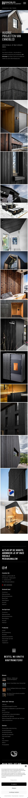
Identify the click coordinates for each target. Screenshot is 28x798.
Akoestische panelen (7, 636)
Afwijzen (14, 788)
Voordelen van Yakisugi (8, 716)
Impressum (21, 795)
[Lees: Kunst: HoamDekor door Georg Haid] (4, 685)
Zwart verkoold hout (7, 720)
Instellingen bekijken (14, 792)
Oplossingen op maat (7, 638)
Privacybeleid (5, 744)
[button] (26, 766)
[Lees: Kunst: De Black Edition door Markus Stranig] (4, 690)
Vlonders (4, 634)
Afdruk (3, 742)
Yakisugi (4, 704)
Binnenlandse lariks (7, 596)
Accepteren (14, 784)
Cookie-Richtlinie (7, 795)
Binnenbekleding (6, 632)
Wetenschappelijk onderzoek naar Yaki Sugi (13, 718)
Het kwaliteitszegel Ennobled (9, 706)
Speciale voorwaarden (7, 734)
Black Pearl (5, 598)
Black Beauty (5, 600)
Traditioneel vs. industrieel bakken (11, 714)
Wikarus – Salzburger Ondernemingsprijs (12, 678)
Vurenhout (5, 592)
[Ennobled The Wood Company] (11, 3)
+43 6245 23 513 (7, 579)
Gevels (3, 630)
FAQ (3, 738)
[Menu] (24, 3)
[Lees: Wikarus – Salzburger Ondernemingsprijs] (4, 679)
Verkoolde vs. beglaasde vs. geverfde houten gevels (13, 709)
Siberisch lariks (6, 594)
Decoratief (4, 640)
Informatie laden (6, 736)
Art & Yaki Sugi (5, 712)
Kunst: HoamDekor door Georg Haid (16, 683)
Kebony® (4, 604)
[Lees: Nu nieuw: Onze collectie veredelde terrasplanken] (4, 695)
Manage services (14, 779)
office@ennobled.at (9, 581)
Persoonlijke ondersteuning (9, 728)
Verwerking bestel (6, 730)
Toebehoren (5, 642)
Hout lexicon (5, 740)
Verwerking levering (7, 732)
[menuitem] (24, 3)
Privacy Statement (15, 795)
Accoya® (4, 602)
